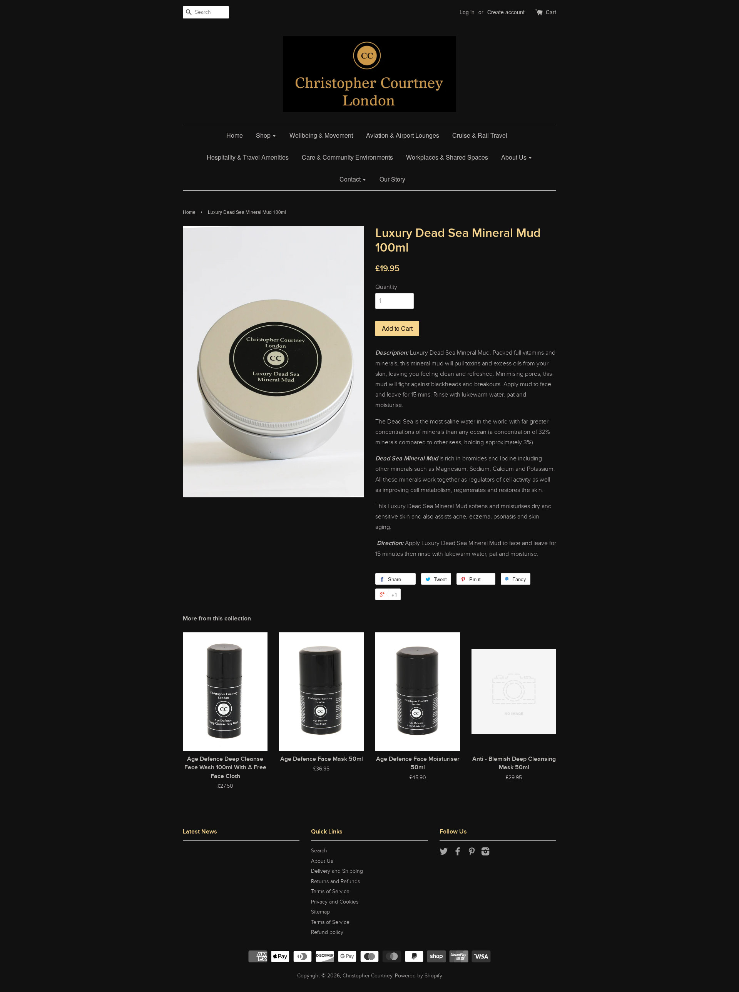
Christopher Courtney (367, 976)
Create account (506, 12)
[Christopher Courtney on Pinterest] (471, 853)
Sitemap (320, 912)
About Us (514, 157)
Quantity (386, 287)
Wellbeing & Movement (321, 135)
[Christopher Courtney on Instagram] (485, 853)
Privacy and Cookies (334, 902)
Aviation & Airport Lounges (402, 135)
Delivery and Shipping (337, 871)
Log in (467, 12)
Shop (264, 135)
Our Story (392, 179)
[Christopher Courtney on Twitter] (444, 853)
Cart (551, 12)
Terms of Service (330, 892)
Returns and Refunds (335, 882)
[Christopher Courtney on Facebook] (457, 853)
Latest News (200, 832)
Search (319, 851)
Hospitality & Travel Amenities (248, 157)
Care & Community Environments (347, 157)
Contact (350, 179)
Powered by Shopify (418, 976)
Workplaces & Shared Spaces (447, 157)
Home (234, 135)
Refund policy (327, 932)
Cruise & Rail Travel (479, 135)
